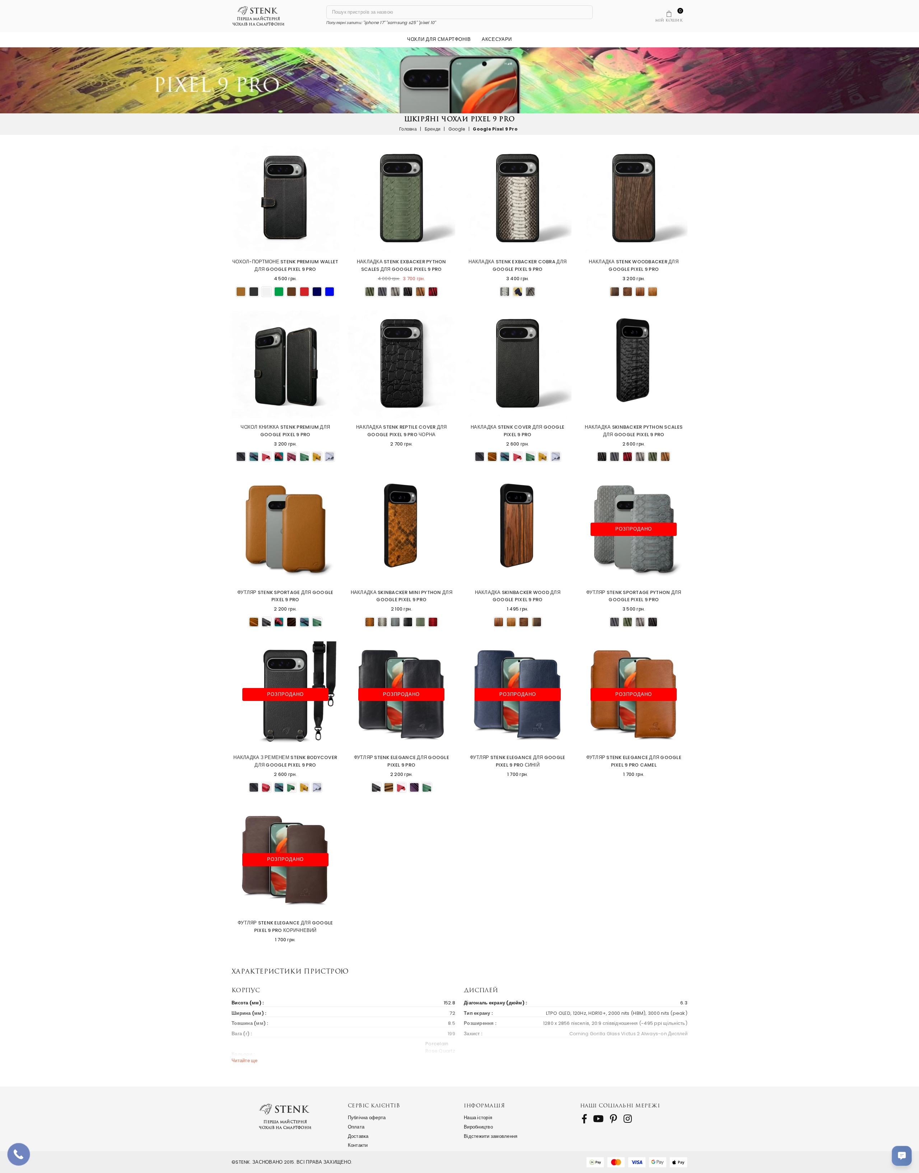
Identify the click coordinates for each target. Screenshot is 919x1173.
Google (456, 129)
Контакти (358, 1145)
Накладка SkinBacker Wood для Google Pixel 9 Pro (517, 596)
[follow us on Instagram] (628, 1118)
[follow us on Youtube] (598, 1118)
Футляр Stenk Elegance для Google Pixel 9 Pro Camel (633, 761)
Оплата (356, 1126)
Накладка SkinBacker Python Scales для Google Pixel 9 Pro (633, 431)
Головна (408, 129)
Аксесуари (497, 39)
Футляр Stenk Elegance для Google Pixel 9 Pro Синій (517, 761)
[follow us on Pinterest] (613, 1118)
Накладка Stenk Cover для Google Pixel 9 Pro (517, 431)
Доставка (358, 1136)
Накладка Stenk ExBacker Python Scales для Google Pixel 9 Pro (401, 265)
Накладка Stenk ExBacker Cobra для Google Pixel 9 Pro (517, 265)
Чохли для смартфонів (439, 39)
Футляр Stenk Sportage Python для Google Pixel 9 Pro (633, 596)
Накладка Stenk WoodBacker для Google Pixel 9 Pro (633, 265)
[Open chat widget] (902, 1156)
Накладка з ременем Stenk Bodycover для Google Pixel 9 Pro (285, 761)
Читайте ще (245, 1060)
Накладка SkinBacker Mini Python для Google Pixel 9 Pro (401, 596)
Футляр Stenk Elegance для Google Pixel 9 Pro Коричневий (285, 926)
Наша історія (478, 1117)
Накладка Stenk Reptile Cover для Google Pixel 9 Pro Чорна (401, 431)
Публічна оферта (367, 1117)
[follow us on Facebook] (584, 1118)
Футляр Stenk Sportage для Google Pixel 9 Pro (285, 596)
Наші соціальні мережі (620, 1105)
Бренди (433, 129)
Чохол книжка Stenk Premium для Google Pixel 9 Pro (285, 431)
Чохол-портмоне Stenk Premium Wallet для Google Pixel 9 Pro (285, 265)
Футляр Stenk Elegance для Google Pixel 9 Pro (401, 761)
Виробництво (478, 1126)
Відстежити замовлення (490, 1136)
